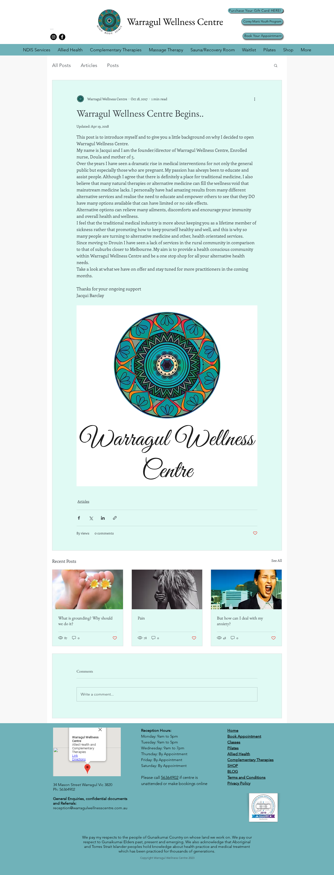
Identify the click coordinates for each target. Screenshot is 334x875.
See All (276, 560)
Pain (141, 618)
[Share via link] (114, 518)
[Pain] (167, 589)
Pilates (233, 748)
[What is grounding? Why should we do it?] (87, 589)
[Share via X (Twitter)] (91, 518)
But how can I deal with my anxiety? (240, 620)
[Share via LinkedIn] (102, 518)
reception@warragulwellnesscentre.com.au (90, 808)
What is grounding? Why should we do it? (85, 620)
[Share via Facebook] (79, 518)
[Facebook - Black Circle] (62, 37)
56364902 (169, 777)
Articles (89, 65)
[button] (56, 29)
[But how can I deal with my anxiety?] (246, 589)
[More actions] (254, 99)
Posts (113, 65)
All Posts (61, 65)
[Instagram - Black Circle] (53, 37)
